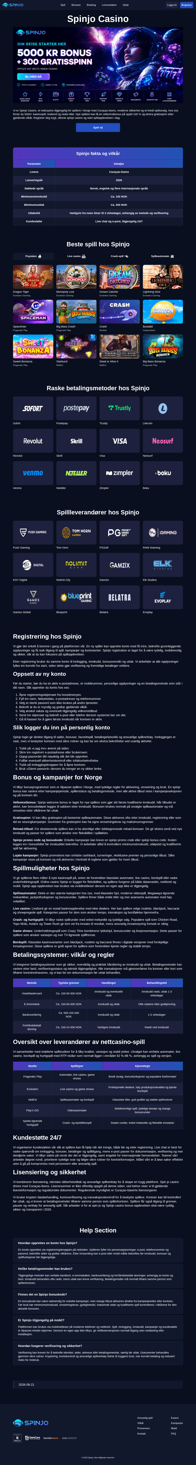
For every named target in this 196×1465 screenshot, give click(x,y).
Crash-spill (117, 256)
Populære (31, 256)
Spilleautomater (160, 256)
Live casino (74, 256)
